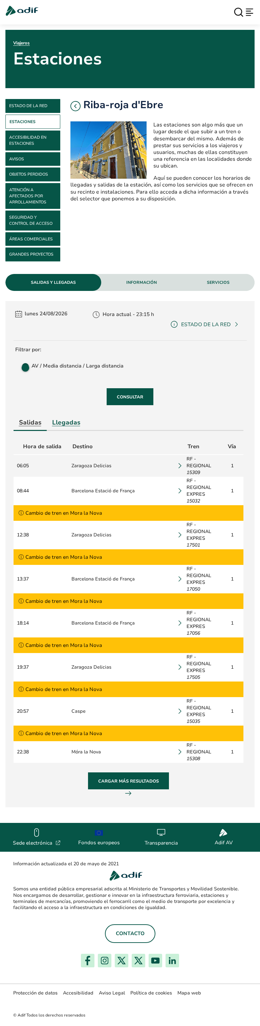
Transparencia (161, 843)
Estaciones (22, 121)
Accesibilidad (78, 993)
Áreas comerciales (31, 239)
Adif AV (224, 842)
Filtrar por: (28, 349)
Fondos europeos (99, 842)
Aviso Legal (112, 993)
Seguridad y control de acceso (30, 220)
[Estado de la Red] (22, 513)
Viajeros (21, 43)
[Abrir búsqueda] (238, 12)
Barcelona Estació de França (103, 491)
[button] (75, 106)
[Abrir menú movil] (249, 12)
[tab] (53, 282)
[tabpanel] (130, 554)
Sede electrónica (37, 843)
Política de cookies (151, 993)
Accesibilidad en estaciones (27, 140)
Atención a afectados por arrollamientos (27, 196)
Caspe (78, 711)
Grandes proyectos (31, 254)
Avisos (16, 159)
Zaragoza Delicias (91, 465)
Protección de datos (35, 993)
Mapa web (189, 993)
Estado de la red (28, 105)
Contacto (130, 933)
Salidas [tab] (30, 422)
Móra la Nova (86, 752)
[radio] (25, 366)
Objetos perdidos (28, 174)
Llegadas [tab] (66, 422)
